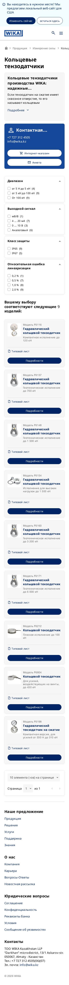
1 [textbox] (26, 788)
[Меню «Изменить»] (61, 33)
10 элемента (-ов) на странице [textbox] (32, 777)
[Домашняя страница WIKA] (13, 33)
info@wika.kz (16, 141)
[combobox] (34, 777)
